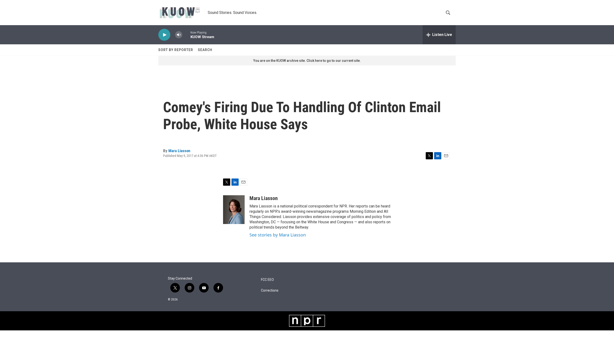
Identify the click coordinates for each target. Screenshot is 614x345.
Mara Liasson (179, 150)
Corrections (269, 290)
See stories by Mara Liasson (277, 235)
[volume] (179, 34)
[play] (164, 35)
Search (205, 50)
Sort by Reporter (175, 50)
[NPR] (307, 321)
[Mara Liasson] (234, 209)
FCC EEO (267, 280)
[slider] (186, 34)
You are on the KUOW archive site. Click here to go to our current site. (307, 61)
